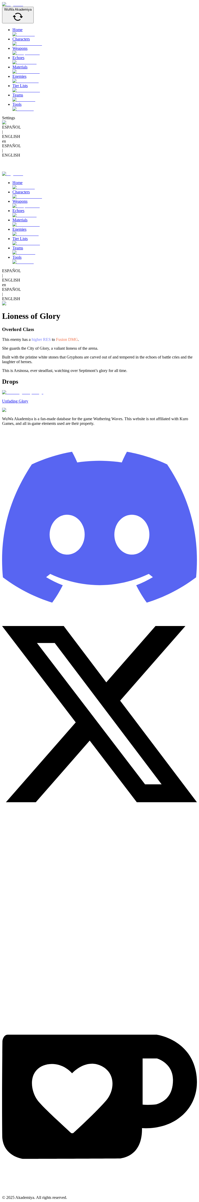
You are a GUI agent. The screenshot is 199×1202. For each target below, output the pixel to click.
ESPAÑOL (11, 127)
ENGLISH (11, 136)
